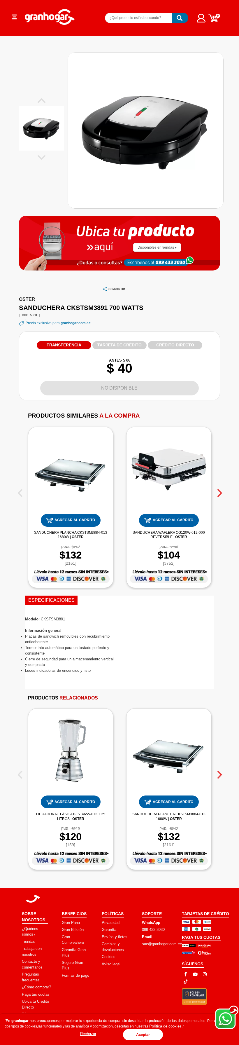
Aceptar (143, 1034)
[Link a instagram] (204, 974)
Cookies (108, 957)
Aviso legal (111, 964)
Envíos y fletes (114, 937)
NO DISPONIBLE (119, 387)
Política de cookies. (166, 1026)
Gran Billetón (73, 929)
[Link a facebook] (185, 974)
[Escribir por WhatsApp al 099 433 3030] (169, 262)
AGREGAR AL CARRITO (75, 520)
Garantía (109, 929)
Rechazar (88, 1034)
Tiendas (28, 941)
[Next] (219, 491)
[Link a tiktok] (185, 981)
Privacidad (110, 922)
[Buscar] (180, 18)
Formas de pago (75, 975)
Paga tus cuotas (36, 994)
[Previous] (20, 491)
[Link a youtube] (195, 974)
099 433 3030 (153, 929)
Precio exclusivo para (58, 323)
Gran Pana (71, 922)
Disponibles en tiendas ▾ (157, 247)
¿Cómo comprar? (36, 987)
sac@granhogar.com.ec (162, 944)
